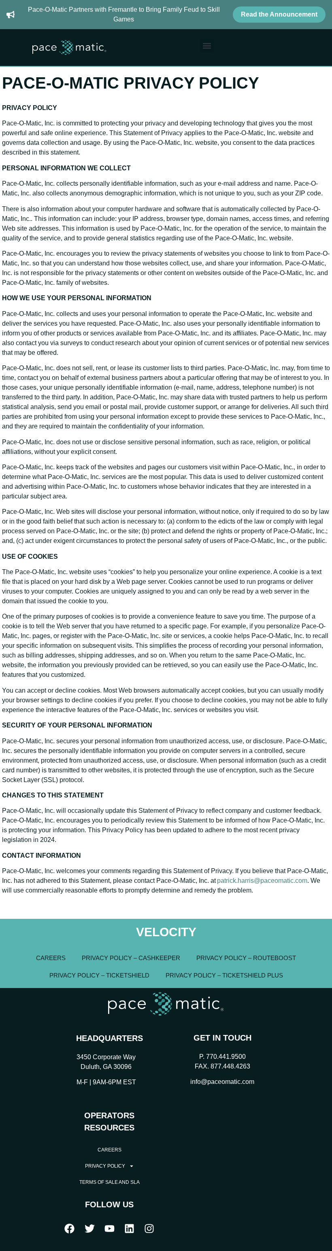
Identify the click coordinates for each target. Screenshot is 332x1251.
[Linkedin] (129, 1229)
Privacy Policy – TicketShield (99, 975)
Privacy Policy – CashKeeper (131, 957)
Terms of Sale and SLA (109, 1182)
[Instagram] (149, 1229)
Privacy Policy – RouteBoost (246, 957)
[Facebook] (70, 1229)
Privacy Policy (105, 1166)
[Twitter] (89, 1229)
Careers (51, 957)
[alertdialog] (166, 14)
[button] (207, 45)
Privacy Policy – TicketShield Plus (224, 975)
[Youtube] (109, 1229)
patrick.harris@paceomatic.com (262, 880)
